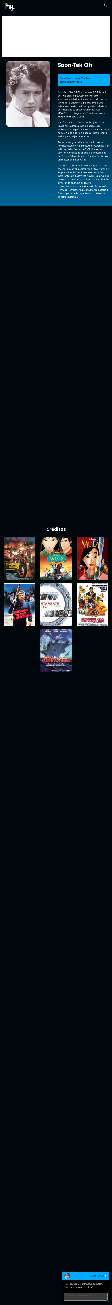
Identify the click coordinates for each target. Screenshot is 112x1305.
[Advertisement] (56, 36)
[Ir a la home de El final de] (9, 7)
